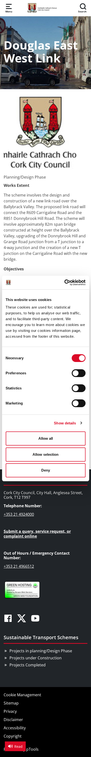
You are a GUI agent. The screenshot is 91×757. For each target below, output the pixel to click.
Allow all (45, 438)
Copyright (13, 736)
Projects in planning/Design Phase (40, 651)
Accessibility (15, 728)
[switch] (78, 373)
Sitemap (11, 703)
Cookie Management (22, 694)
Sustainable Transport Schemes (41, 637)
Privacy (10, 711)
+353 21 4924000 (19, 514)
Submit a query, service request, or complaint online (37, 534)
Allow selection (45, 454)
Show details (65, 423)
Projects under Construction (35, 658)
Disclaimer (13, 719)
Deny (45, 470)
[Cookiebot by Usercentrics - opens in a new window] (64, 282)
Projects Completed (27, 665)
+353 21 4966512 (19, 566)
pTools (32, 749)
